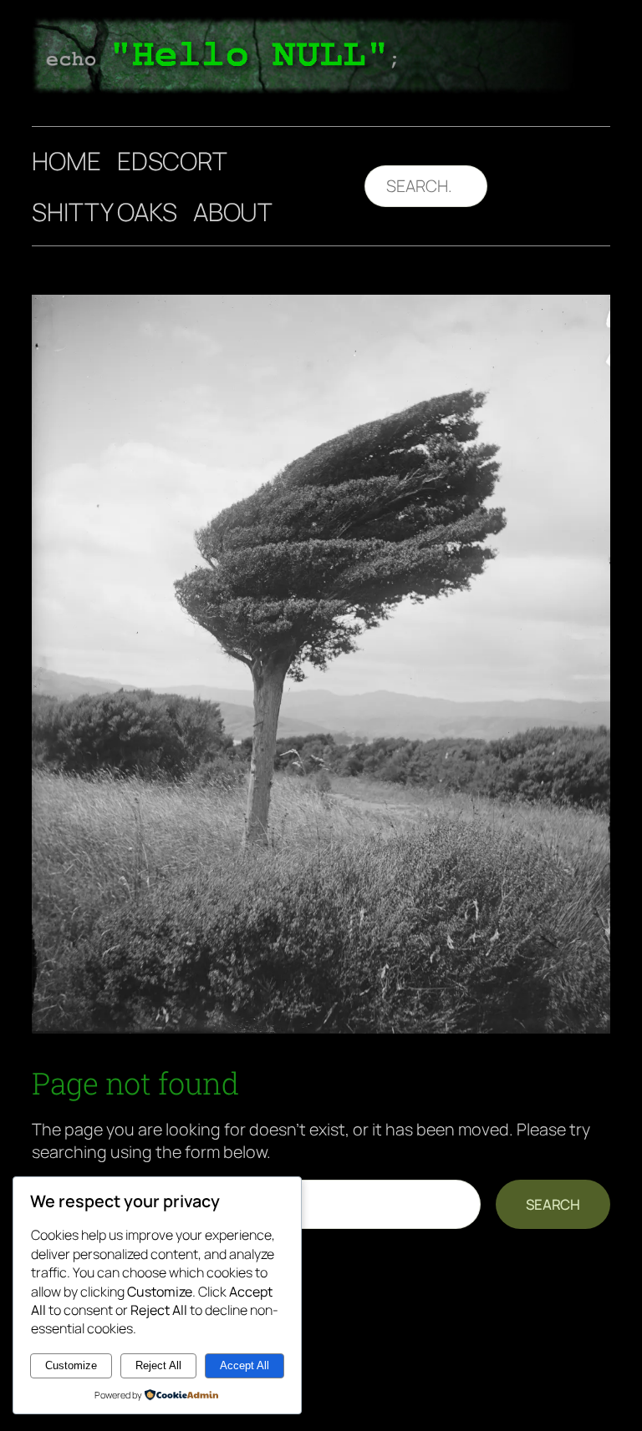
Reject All (158, 1365)
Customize (71, 1365)
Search (553, 1204)
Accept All (244, 1365)
